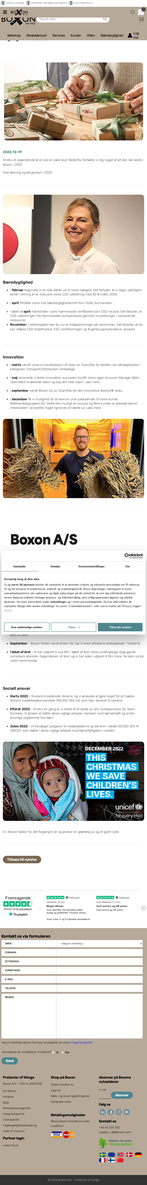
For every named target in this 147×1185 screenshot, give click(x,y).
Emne (8, 943)
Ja (57, 1052)
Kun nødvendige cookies (26, 627)
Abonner (122, 1095)
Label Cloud (10, 1145)
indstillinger (59, 601)
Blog (6, 1102)
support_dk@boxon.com (115, 1132)
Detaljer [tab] (55, 566)
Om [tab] (127, 566)
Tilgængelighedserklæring (20, 1125)
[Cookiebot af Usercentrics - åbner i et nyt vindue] (127, 556)
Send (10, 1061)
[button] (141, 19)
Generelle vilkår (61, 1101)
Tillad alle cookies (120, 627)
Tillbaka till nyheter (22, 860)
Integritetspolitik (13, 1114)
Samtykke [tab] (19, 566)
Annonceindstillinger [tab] (91, 566)
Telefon (10, 988)
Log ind (55, 1090)
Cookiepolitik (11, 1119)
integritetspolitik (82, 1042)
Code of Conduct (14, 1131)
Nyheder (8, 1096)
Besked (9, 997)
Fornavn (10, 952)
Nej (67, 1052)
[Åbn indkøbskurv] (141, 12)
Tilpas (71, 627)
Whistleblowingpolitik (16, 1108)
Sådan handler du (62, 1084)
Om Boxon (9, 1091)
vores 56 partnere (23, 584)
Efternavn (12, 961)
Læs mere (92, 382)
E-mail (9, 979)
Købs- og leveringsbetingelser (70, 1096)
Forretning (12, 970)
